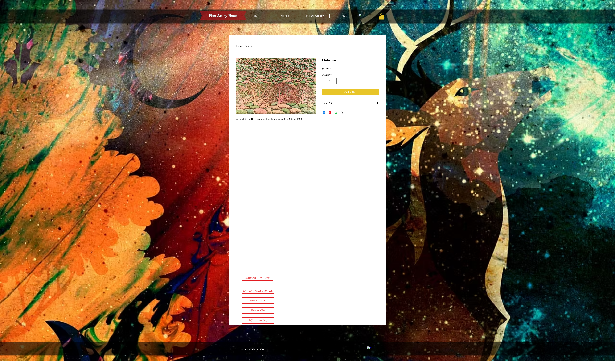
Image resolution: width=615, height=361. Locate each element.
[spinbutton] (329, 81)
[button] (381, 16)
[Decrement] (324, 81)
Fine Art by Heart (223, 15)
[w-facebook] (361, 16)
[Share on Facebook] (324, 112)
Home (239, 46)
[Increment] (334, 81)
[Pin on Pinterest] (330, 112)
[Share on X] (342, 112)
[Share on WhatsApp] (336, 112)
